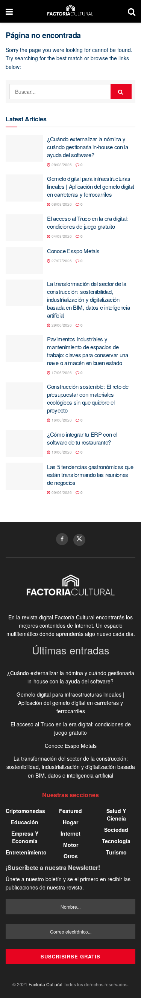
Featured (70, 811)
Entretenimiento (26, 852)
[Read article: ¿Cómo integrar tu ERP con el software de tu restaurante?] (24, 443)
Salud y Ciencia (116, 814)
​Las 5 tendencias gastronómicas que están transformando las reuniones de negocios (90, 474)
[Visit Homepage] (70, 11)
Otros (71, 856)
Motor (70, 844)
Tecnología (116, 841)
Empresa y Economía (24, 837)
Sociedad (116, 829)
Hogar (70, 822)
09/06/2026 (61, 492)
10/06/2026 (61, 452)
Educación (24, 822)
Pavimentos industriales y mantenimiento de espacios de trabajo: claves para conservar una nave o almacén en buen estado (87, 351)
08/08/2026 (61, 204)
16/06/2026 (61, 420)
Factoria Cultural (45, 984)
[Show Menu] (9, 11)
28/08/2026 (61, 164)
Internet (70, 833)
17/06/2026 (61, 372)
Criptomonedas (25, 811)
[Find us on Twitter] (79, 540)
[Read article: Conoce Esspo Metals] (24, 260)
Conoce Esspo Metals (73, 251)
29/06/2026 (61, 325)
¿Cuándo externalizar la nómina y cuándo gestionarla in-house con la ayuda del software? (87, 147)
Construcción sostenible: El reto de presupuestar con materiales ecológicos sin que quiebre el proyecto (88, 398)
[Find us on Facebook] (62, 539)
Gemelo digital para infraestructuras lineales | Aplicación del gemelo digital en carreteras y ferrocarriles (90, 186)
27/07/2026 (61, 260)
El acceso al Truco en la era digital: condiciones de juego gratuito (87, 222)
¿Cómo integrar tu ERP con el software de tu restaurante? (82, 438)
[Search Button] (131, 11)
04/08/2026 (61, 236)
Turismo (116, 852)
